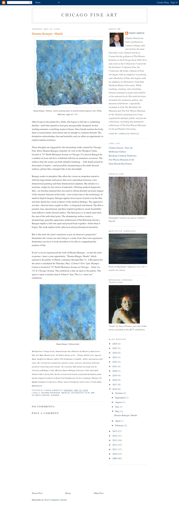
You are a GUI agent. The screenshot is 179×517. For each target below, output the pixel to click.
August (119, 402)
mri (93, 393)
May (117, 411)
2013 (115, 440)
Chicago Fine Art (89, 15)
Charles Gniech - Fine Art (121, 147)
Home (68, 493)
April (118, 420)
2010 (115, 453)
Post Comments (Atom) (56, 499)
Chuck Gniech (136, 33)
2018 (115, 380)
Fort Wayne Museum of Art (121, 159)
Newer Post (37, 493)
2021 (115, 366)
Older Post (98, 493)
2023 (115, 357)
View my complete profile (124, 134)
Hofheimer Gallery (117, 151)
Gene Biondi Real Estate (120, 163)
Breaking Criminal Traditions (123, 155)
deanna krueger (50, 393)
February (119, 425)
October (119, 393)
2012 (115, 444)
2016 (115, 389)
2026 (115, 343)
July (117, 406)
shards (55, 395)
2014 (115, 435)
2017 (115, 384)
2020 (115, 370)
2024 (115, 352)
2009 (115, 458)
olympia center (41, 395)
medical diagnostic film (76, 393)
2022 (115, 361)
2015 (115, 431)
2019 (115, 375)
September (120, 397)
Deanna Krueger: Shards (125, 415)
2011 (115, 449)
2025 (115, 348)
